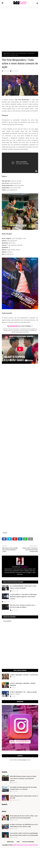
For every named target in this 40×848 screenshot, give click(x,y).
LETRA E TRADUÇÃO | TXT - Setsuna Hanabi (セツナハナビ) (23, 693)
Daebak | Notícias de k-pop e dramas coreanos (25, 845)
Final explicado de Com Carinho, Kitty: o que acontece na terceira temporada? (24, 817)
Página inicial (6, 53)
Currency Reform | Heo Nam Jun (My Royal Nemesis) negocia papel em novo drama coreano (23, 597)
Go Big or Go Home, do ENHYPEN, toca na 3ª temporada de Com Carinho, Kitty (24, 825)
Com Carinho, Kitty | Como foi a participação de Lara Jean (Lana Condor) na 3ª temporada (24, 834)
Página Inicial (10, 841)
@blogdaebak (14, 326)
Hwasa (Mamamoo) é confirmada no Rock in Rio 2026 (24, 797)
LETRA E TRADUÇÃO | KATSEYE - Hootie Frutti (24, 675)
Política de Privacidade (28, 841)
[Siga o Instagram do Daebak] (20, 750)
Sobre (18, 841)
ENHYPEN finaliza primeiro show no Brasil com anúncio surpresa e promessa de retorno (23, 778)
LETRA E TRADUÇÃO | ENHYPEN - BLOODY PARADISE (22, 684)
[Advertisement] (20, 27)
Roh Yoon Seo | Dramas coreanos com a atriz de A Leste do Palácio (22, 606)
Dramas (13, 53)
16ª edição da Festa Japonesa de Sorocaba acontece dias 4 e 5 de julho (23, 788)
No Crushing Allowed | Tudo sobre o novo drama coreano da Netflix (23, 587)
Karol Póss (6, 71)
